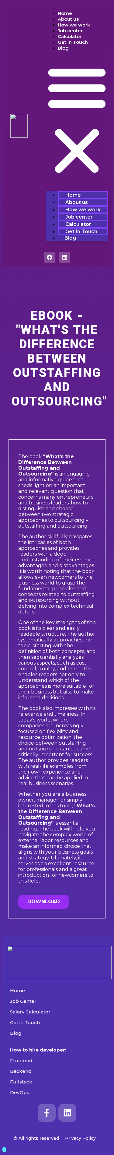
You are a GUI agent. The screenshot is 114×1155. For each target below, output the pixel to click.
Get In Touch (73, 42)
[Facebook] (49, 257)
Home (65, 13)
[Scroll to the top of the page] (4, 1149)
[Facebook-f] (47, 1113)
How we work (74, 25)
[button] (77, 120)
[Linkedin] (64, 257)
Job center (70, 30)
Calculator (69, 36)
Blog (63, 48)
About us (68, 19)
